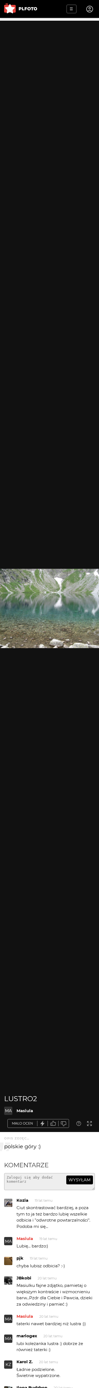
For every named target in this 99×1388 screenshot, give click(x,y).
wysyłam (79, 1179)
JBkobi (23, 1278)
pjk (19, 1258)
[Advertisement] (49, 70)
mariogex (26, 1335)
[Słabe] (63, 1123)
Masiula (24, 1110)
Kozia (22, 1200)
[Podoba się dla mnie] (53, 1123)
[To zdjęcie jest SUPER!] (42, 1123)
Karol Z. (24, 1361)
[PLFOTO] (20, 9)
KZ (8, 1364)
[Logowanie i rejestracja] (90, 9)
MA (8, 1110)
